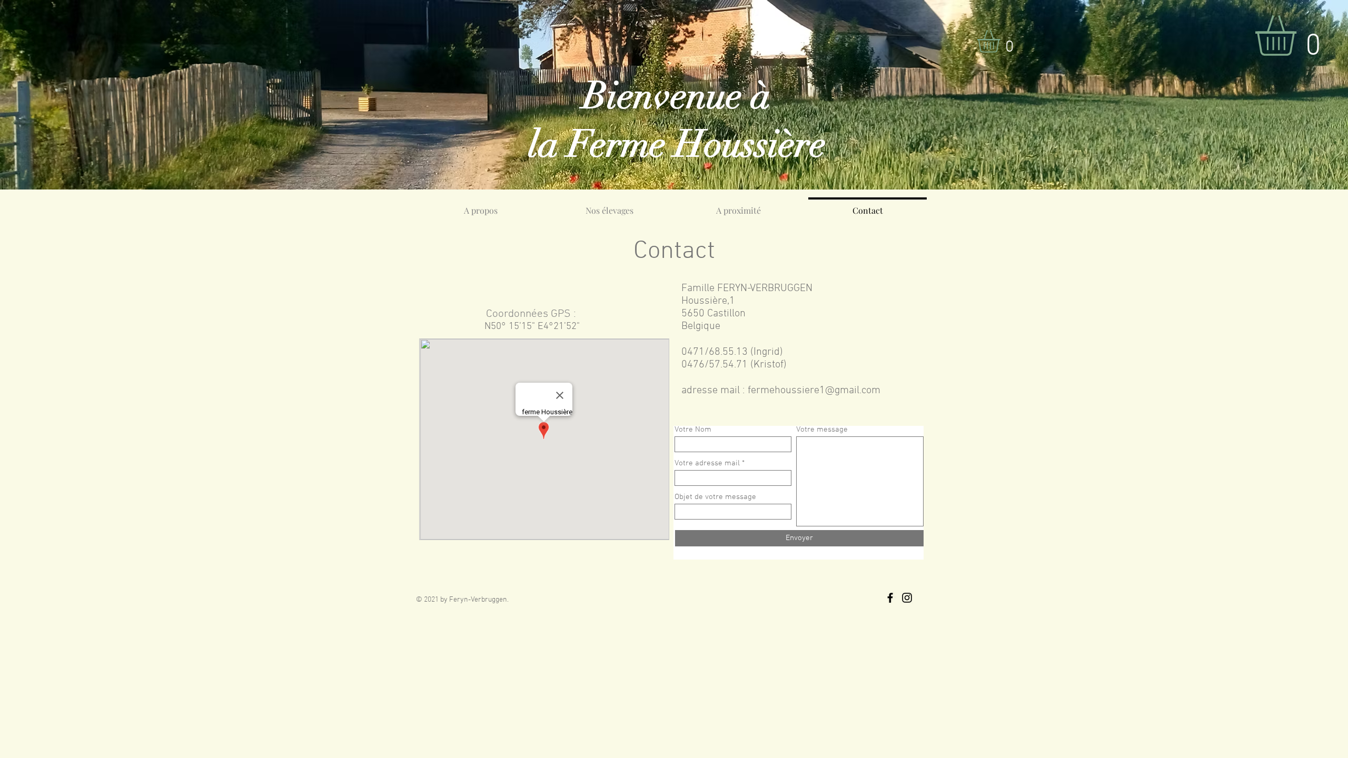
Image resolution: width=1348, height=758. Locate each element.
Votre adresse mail (707, 463)
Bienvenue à (677, 96)
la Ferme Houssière (677, 144)
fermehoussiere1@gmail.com (814, 390)
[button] (1001, 41)
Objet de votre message (715, 497)
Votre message (822, 430)
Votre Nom (693, 430)
